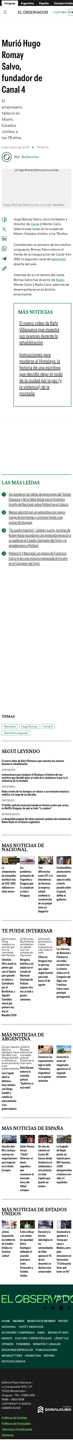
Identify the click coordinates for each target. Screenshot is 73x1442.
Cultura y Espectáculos (33, 1338)
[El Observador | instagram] (54, 1301)
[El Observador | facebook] (47, 1301)
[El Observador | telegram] (61, 1308)
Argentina (27, 3)
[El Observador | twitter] (40, 1301)
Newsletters (12, 1355)
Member (18, 1321)
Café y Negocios (31, 1326)
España (49, 1355)
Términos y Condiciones (17, 1429)
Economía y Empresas (18, 1332)
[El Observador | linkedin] (45, 1308)
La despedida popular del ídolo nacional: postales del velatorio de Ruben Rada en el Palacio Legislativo (36, 820)
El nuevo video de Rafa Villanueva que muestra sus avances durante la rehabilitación (33, 762)
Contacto (8, 1435)
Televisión (10, 726)
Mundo (7, 1338)
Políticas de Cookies (14, 1417)
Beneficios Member (41, 1321)
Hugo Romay (29, 726)
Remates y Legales (46, 1344)
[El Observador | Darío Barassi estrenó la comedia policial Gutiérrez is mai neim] (27, 1063)
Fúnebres (23, 1344)
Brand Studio (58, 1332)
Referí (63, 1321)
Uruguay (9, 3)
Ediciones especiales (17, 1350)
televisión (58, 259)
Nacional (9, 1326)
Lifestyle (61, 1338)
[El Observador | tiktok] (69, 1301)
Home (6, 1321)
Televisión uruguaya (16, 733)
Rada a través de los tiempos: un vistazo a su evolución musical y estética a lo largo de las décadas (35, 793)
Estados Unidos (13, 1361)
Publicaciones (46, 1350)
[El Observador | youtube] (61, 1301)
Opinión (7, 1344)
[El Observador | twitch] (69, 1308)
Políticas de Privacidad (16, 1423)
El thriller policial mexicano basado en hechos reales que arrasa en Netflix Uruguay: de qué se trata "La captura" (35, 807)
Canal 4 (36, 224)
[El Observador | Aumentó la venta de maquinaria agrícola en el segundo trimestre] (64, 1052)
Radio (60, 280)
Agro (41, 1332)
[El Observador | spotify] (53, 1308)
